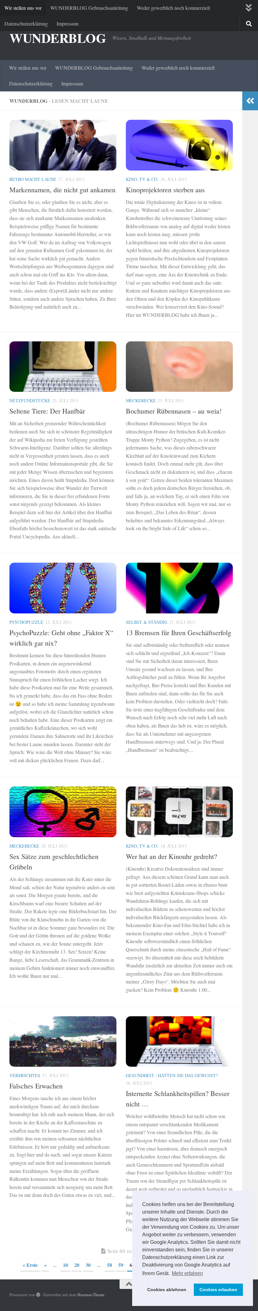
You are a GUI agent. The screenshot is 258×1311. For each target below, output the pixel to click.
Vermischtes (24, 1075)
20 (76, 1264)
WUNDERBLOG (57, 37)
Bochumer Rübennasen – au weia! (174, 410)
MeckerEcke (141, 400)
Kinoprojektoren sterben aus (165, 189)
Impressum (67, 23)
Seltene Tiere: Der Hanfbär (47, 410)
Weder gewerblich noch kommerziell (173, 7)
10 (65, 1264)
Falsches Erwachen (36, 1085)
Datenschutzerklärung (26, 23)
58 (109, 1264)
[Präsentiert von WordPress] (38, 1295)
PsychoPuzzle (26, 622)
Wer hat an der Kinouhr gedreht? (171, 856)
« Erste (30, 1264)
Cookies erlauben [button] (218, 1289)
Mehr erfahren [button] (187, 1273)
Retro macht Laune (32, 179)
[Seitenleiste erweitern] (250, 100)
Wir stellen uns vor (23, 7)
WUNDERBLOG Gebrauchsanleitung (89, 7)
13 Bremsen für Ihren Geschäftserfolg (178, 632)
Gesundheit (140, 1075)
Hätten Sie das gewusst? (188, 1075)
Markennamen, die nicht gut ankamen (62, 189)
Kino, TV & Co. (142, 179)
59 (120, 1264)
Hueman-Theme (90, 1294)
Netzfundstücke (29, 400)
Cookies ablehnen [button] (166, 1289)
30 (88, 1264)
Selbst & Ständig (146, 622)
